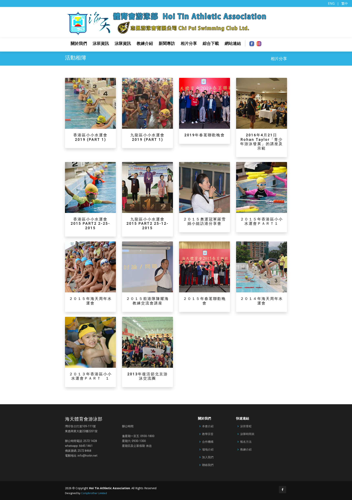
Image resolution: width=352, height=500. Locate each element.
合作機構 (207, 441)
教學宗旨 (207, 434)
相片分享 (189, 43)
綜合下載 (211, 43)
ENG (331, 3)
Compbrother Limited (94, 493)
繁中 (344, 3)
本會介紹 (207, 426)
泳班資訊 (101, 43)
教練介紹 (145, 43)
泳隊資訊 (123, 43)
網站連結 (233, 43)
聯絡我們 (207, 465)
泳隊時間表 (247, 434)
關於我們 (79, 43)
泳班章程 (246, 426)
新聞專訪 (167, 43)
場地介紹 (207, 449)
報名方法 (246, 441)
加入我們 (207, 457)
